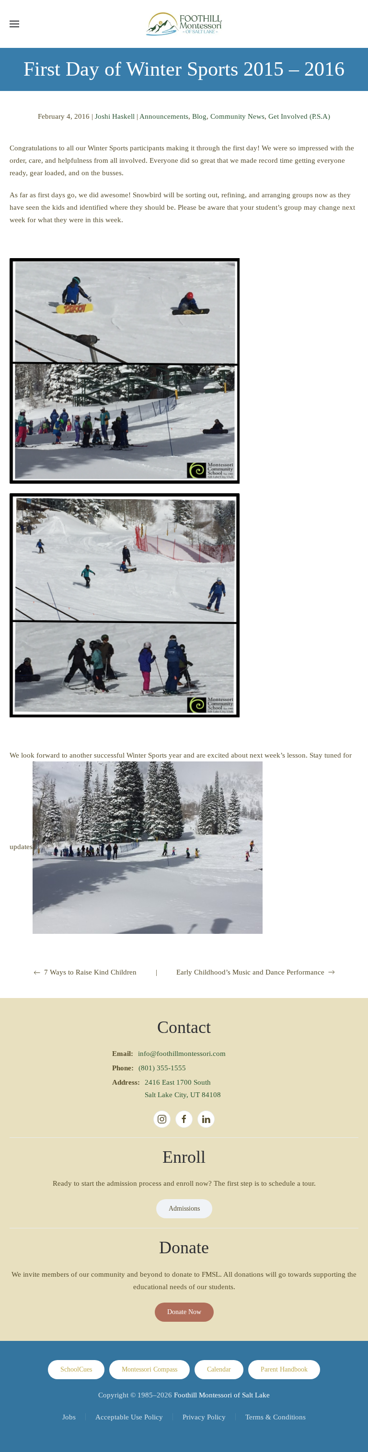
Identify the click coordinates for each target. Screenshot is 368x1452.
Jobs (69, 1417)
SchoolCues (76, 1369)
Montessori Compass (149, 1369)
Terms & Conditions (275, 1417)
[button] (14, 24)
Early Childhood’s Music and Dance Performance (250, 972)
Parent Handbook (284, 1369)
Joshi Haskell (115, 116)
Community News (237, 116)
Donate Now (184, 1312)
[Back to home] (184, 24)
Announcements (163, 116)
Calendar (219, 1369)
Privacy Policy (204, 1417)
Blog (199, 116)
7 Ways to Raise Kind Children (90, 972)
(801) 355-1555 (162, 1068)
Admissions (184, 1208)
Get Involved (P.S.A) (299, 116)
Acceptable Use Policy (129, 1417)
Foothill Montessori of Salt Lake (222, 1395)
